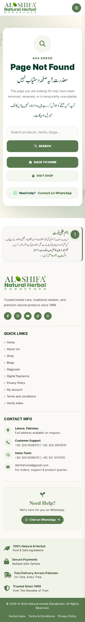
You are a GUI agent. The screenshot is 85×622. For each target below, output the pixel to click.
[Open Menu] (76, 7)
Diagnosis (13, 369)
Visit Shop (44, 175)
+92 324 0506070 (27, 445)
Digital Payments (18, 376)
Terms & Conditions (42, 616)
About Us (13, 349)
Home (11, 342)
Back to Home (45, 162)
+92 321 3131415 (53, 457)
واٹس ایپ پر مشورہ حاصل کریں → (53, 255)
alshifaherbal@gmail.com (31, 465)
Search (45, 146)
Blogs (10, 362)
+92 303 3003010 (54, 445)
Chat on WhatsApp (42, 519)
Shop (10, 356)
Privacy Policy (16, 383)
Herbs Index (15, 403)
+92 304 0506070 (27, 457)
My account (15, 389)
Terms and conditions (21, 396)
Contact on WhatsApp (55, 193)
